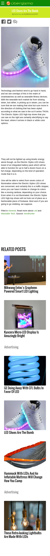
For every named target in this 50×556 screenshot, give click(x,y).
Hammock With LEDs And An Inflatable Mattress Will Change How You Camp (23, 477)
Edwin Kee (17, 14)
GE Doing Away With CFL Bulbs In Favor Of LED (24, 390)
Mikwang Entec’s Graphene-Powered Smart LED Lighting (21, 289)
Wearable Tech (8, 213)
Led (35, 210)
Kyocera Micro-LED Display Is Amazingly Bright (21, 334)
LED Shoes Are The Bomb (19, 432)
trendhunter (29, 213)
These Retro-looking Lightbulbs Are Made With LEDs (23, 535)
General (12, 210)
